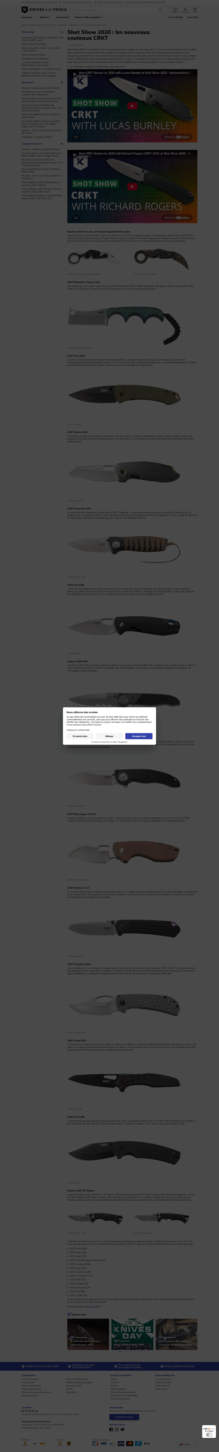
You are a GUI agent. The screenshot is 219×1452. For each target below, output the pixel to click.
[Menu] (214, 1427)
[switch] (209, 1434)
